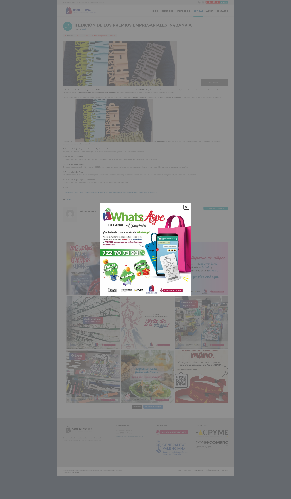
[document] (145, 249)
